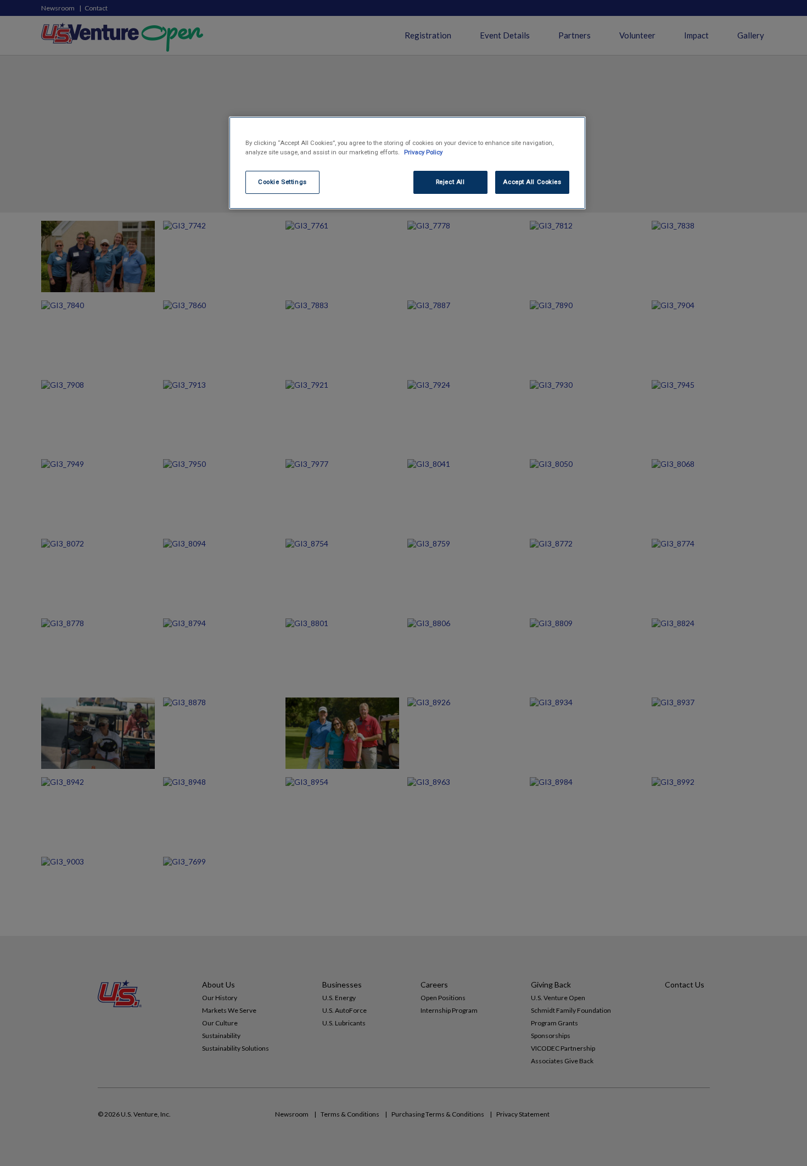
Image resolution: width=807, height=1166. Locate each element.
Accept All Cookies (532, 182)
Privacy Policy (423, 152)
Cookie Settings (282, 182)
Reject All (450, 182)
